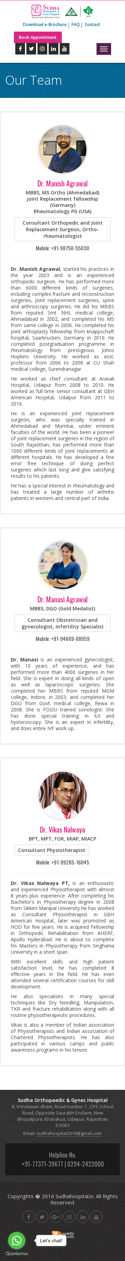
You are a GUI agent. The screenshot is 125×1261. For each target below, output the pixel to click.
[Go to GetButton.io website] (17, 1254)
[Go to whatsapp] (16, 1240)
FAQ (76, 24)
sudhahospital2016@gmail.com (69, 1133)
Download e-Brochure (45, 24)
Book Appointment (38, 37)
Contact (92, 24)
